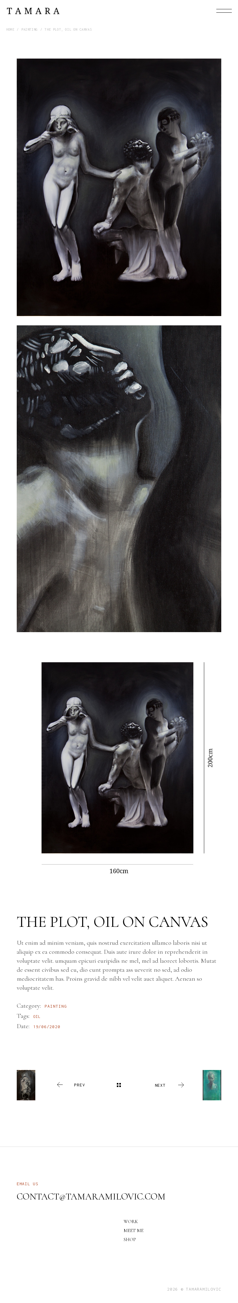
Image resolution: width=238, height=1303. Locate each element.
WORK (131, 1221)
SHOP (130, 1239)
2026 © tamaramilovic (194, 1289)
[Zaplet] (119, 187)
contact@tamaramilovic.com (91, 1196)
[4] (119, 478)
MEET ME (133, 1230)
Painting (56, 1006)
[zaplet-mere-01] (119, 763)
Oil (37, 1016)
